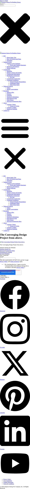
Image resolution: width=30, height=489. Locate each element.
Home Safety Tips (11, 57)
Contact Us (6, 110)
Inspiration (9, 60)
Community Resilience (13, 80)
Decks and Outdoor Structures (18, 65)
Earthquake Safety (15, 83)
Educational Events (12, 98)
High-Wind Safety (15, 85)
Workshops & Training (6, 252)
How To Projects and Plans (14, 59)
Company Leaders (11, 107)
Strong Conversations (12, 89)
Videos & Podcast (8, 86)
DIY (4, 56)
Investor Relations (5, 253)
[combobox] (7, 5)
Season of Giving (14, 106)
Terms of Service (14, 261)
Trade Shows (10, 100)
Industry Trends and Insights (14, 72)
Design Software (11, 68)
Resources (6, 91)
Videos (8, 88)
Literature (9, 95)
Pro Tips (12, 77)
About (5, 103)
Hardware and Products (13, 66)
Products (9, 94)
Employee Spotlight (12, 109)
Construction (6, 69)
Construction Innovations (13, 74)
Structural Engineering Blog (14, 101)
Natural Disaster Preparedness (18, 81)
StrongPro (9, 71)
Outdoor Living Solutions (13, 63)
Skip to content (4, 0)
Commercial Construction (13, 78)
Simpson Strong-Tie (5, 249)
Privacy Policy (4, 261)
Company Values (11, 104)
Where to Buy (10, 92)
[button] (15, 143)
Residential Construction (13, 75)
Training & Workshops (13, 97)
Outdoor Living (7, 62)
